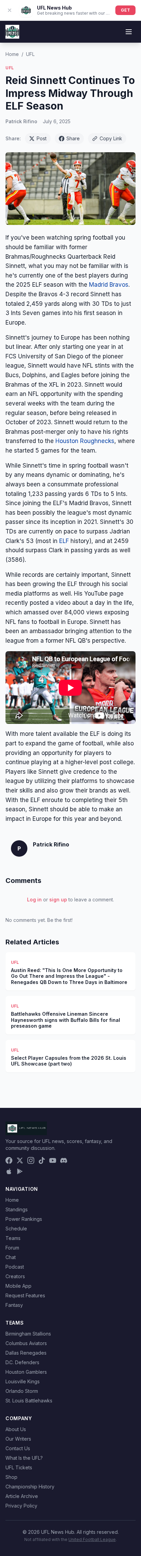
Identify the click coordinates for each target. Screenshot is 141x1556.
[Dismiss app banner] (9, 10)
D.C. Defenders (22, 1362)
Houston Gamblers (26, 1372)
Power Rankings (23, 1219)
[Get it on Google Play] (19, 1171)
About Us (15, 1429)
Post (42, 138)
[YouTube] (52, 1160)
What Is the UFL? (24, 1458)
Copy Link (111, 138)
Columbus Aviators (26, 1343)
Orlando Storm (21, 1391)
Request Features (25, 1295)
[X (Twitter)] (19, 1160)
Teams (13, 1238)
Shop (11, 1477)
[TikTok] (41, 1160)
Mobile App (18, 1286)
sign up (58, 899)
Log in (34, 899)
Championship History (29, 1486)
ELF (64, 541)
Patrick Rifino (21, 121)
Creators (15, 1276)
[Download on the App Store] (8, 1171)
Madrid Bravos (108, 284)
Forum (12, 1248)
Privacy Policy (21, 1506)
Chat (10, 1257)
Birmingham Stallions (28, 1334)
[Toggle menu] (129, 32)
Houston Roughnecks (84, 441)
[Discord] (63, 1160)
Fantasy (14, 1305)
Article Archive (21, 1496)
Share (73, 138)
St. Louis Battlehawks (28, 1400)
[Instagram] (30, 1160)
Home (12, 54)
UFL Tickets (18, 1467)
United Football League (92, 1539)
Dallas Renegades (26, 1353)
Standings (16, 1209)
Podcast (14, 1267)
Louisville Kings (22, 1381)
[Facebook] (8, 1160)
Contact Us (17, 1448)
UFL (30, 54)
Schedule (16, 1228)
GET (125, 10)
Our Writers (18, 1439)
